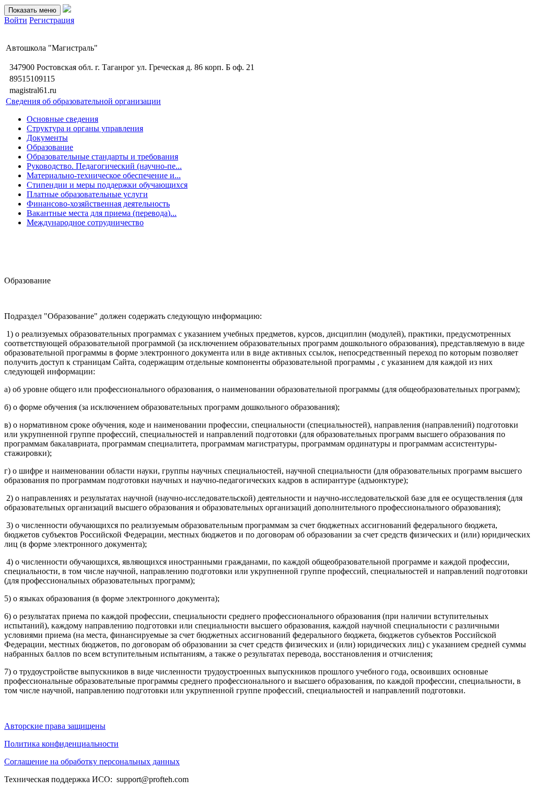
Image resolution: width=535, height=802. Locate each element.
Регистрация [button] (51, 20)
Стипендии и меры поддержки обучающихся (107, 184)
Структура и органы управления (85, 128)
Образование (50, 147)
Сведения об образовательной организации (83, 101)
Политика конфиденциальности (61, 743)
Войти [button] (15, 20)
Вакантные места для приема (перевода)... (102, 213)
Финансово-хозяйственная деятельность (98, 203)
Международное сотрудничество (85, 222)
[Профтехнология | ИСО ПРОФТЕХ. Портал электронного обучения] (67, 9)
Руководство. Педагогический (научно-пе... (104, 166)
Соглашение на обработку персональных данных (92, 761)
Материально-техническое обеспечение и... (104, 175)
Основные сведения (62, 118)
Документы (47, 137)
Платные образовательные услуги (87, 194)
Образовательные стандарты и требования (102, 156)
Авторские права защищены (55, 725)
